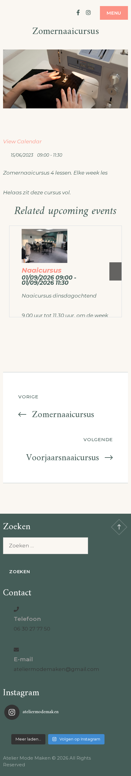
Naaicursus (42, 270)
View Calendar (22, 141)
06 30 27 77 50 (32, 629)
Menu (114, 13)
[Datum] (6, 154)
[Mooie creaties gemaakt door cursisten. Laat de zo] (93, 727)
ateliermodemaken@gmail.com (56, 669)
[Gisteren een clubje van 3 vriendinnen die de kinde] (57, 727)
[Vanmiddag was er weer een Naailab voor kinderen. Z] (22, 727)
